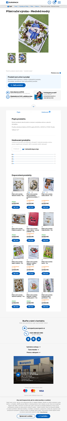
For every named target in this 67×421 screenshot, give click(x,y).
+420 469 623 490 (48, 98)
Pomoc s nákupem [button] (32, 352)
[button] (32, 50)
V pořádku (43, 416)
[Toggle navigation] (49, 2)
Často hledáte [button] (32, 350)
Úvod (16, 6)
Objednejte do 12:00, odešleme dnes (21, 96)
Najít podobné (18, 85)
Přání (31, 6)
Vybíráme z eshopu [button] (32, 347)
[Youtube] (38, 339)
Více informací (43, 412)
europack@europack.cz (49, 96)
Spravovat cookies (26, 416)
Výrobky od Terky (24, 6)
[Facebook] (33, 339)
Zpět (10, 6)
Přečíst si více (55, 73)
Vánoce (37, 6)
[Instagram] (28, 339)
